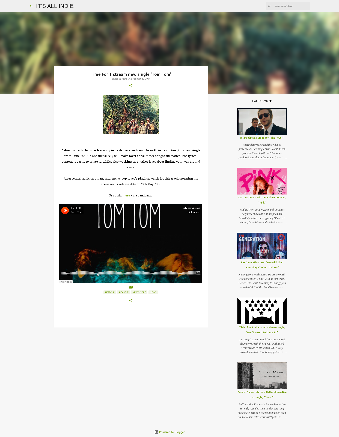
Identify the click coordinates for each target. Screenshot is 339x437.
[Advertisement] (130, 357)
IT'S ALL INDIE (55, 6)
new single (139, 292)
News (153, 292)
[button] (131, 86)
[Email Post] (131, 288)
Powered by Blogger (172, 432)
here (126, 195)
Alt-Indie (124, 292)
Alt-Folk (110, 292)
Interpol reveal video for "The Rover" (262, 137)
